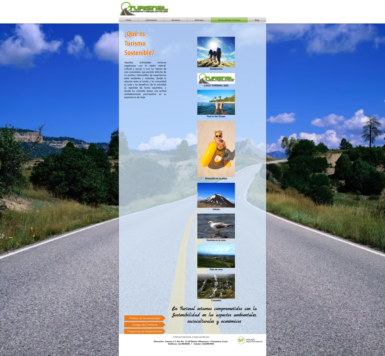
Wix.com (205, 337)
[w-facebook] (123, 342)
